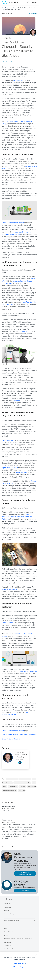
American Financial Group (11, 589)
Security (12, 7)
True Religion (17, 400)
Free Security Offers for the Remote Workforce (19, 735)
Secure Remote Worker (9, 790)
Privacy (6, 935)
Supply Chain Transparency (12, 949)
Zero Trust (22, 790)
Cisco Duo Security (28, 302)
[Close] (36, 955)
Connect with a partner (10, 914)
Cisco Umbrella (7, 304)
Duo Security (26, 331)
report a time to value (10, 468)
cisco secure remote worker (22, 782)
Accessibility (7, 942)
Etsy (31, 375)
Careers (6, 910)
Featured (22, 786)
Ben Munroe (7, 61)
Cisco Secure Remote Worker (13, 223)
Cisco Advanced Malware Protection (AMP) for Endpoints (17, 517)
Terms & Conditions (10, 932)
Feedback (7, 925)
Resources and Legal (11, 920)
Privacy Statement (18, 963)
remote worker (31, 786)
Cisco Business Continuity (11, 739)
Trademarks (7, 945)
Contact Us (7, 907)
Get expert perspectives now (25, 873)
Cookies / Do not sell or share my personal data (18, 938)
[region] (19, 961)
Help (5, 928)
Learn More (25, 890)
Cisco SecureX (7, 623)
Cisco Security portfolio (28, 671)
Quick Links (8, 899)
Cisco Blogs (13, 2)
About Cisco (7, 903)
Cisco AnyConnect (12, 779)
